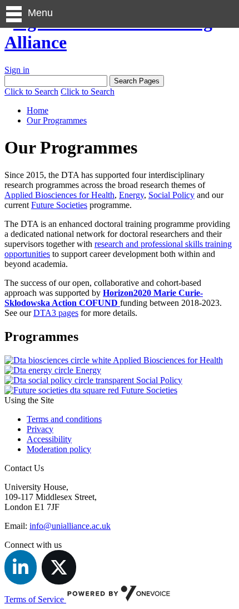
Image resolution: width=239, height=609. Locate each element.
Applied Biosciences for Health (59, 195)
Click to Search (31, 91)
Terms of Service (35, 599)
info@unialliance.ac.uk (70, 526)
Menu (40, 12)
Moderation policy (59, 449)
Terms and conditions (64, 419)
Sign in (16, 70)
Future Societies (59, 205)
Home (37, 110)
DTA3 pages (55, 313)
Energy (131, 195)
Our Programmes (57, 120)
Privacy (40, 429)
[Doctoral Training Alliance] (119, 42)
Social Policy (171, 195)
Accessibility (49, 439)
